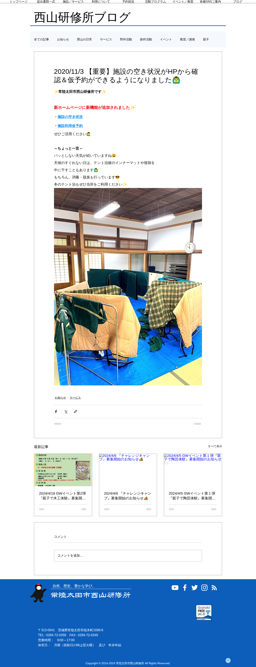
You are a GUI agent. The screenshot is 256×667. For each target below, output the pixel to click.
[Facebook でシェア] (56, 411)
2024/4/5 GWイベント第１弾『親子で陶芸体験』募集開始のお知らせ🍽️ (192, 496)
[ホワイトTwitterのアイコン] (194, 587)
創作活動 (146, 39)
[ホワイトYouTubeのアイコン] (175, 587)
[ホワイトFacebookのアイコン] (185, 587)
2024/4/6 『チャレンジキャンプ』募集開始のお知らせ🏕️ (127, 495)
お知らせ (63, 39)
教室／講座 (187, 39)
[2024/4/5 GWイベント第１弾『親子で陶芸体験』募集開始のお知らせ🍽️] (193, 470)
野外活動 (126, 39)
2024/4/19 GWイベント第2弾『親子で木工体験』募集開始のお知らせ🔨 (62, 496)
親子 (206, 39)
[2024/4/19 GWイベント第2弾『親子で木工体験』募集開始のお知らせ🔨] (63, 470)
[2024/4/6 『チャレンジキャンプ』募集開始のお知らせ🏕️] (128, 470)
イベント (166, 39)
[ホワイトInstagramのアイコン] (204, 587)
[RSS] (214, 587)
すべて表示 (215, 446)
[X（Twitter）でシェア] (66, 411)
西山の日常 (84, 39)
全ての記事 (41, 39)
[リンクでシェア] (75, 411)
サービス (106, 39)
